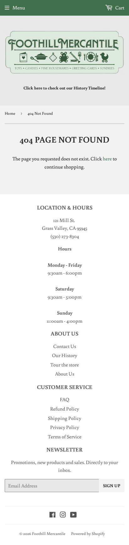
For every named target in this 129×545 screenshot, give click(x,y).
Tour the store (64, 364)
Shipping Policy (64, 418)
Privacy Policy (64, 427)
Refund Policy (64, 409)
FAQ (64, 399)
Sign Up (111, 485)
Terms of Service (64, 436)
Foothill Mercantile (48, 533)
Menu (19, 7)
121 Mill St (63, 220)
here (107, 158)
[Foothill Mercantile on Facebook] (52, 515)
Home (10, 113)
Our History (64, 355)
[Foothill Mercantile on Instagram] (63, 515)
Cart (119, 7)
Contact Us (64, 346)
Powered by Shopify (88, 533)
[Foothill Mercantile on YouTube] (73, 515)
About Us (64, 374)
